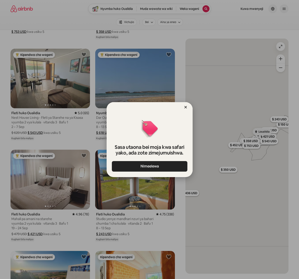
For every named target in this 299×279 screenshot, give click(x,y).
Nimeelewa (149, 166)
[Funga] (185, 107)
